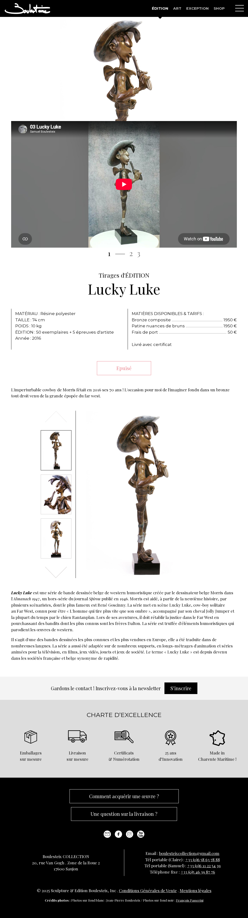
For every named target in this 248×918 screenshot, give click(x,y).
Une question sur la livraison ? (124, 813)
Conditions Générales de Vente (148, 890)
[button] (55, 572)
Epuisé (124, 368)
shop (219, 8)
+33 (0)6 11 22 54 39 (204, 865)
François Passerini (189, 900)
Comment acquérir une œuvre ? (124, 796)
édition (160, 8)
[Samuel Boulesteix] (27, 8)
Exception (197, 8)
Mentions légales (195, 890)
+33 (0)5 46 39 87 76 (198, 872)
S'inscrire (180, 688)
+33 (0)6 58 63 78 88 (202, 859)
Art (177, 8)
